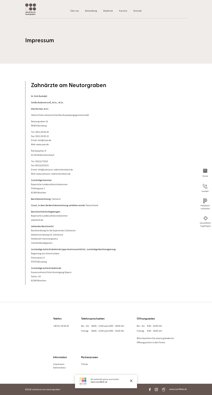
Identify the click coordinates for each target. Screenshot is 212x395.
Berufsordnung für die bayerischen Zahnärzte (53, 230)
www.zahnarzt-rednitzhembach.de (53, 173)
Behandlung (91, 10)
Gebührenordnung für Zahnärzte (47, 234)
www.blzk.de (37, 219)
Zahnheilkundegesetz (41, 242)
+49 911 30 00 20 (61, 325)
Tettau (84, 364)
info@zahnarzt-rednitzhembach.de (55, 169)
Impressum (58, 364)
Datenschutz (59, 367)
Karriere (123, 10)
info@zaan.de (44, 140)
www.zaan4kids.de (99, 382)
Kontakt (137, 10)
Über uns (74, 10)
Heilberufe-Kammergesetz (44, 238)
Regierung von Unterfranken (45, 253)
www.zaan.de (42, 144)
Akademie (108, 10)
